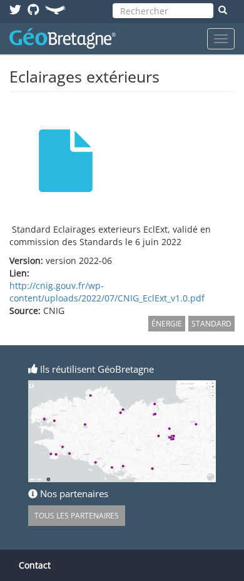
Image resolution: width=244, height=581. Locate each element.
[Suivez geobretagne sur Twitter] (15, 9)
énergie (166, 323)
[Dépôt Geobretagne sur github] (33, 9)
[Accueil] (62, 38)
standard (211, 323)
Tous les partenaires (76, 515)
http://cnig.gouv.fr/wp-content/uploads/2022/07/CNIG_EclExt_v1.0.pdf (107, 292)
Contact (35, 565)
